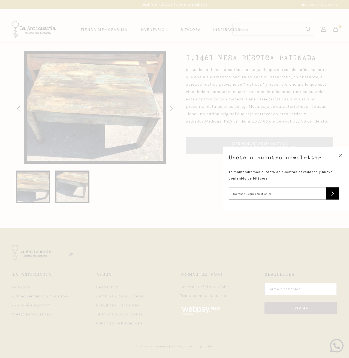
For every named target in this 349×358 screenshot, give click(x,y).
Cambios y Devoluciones (120, 296)
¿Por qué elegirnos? (31, 305)
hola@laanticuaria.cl (320, 5)
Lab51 (210, 346)
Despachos (107, 287)
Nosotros (21, 287)
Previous (17, 108)
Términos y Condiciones (119, 314)
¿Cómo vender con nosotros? (41, 296)
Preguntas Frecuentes (118, 305)
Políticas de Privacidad (119, 323)
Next (170, 108)
